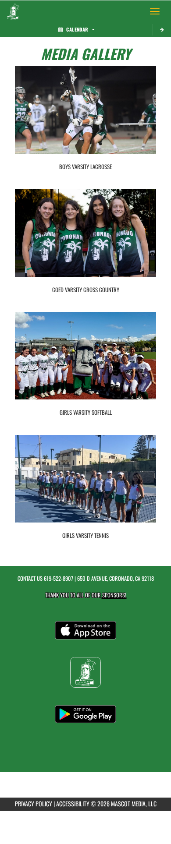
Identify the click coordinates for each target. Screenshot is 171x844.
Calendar (77, 29)
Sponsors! (114, 595)
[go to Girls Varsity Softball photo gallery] (85, 362)
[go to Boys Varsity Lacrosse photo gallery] (85, 116)
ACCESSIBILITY (72, 803)
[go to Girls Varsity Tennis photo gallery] (85, 485)
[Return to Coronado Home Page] (13, 11)
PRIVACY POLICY (33, 803)
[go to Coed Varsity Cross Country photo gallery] (85, 239)
